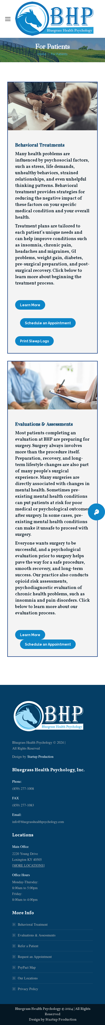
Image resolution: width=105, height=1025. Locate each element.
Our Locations (28, 978)
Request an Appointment (35, 956)
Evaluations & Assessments (36, 935)
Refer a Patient (28, 946)
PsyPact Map (27, 967)
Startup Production (40, 756)
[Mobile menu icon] (8, 19)
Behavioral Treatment (33, 924)
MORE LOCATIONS (28, 865)
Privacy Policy (28, 988)
